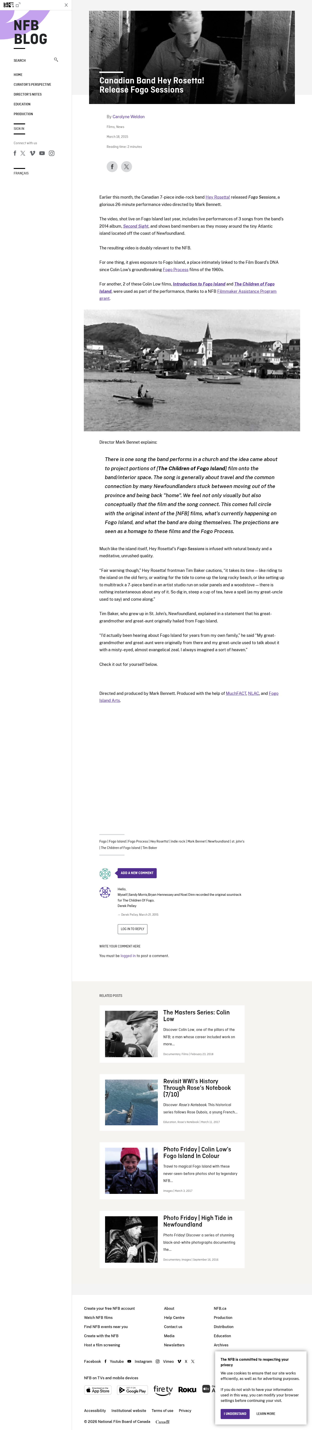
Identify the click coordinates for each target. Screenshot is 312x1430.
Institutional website (128, 1411)
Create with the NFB (101, 1336)
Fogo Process (175, 269)
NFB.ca (220, 1308)
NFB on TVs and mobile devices (111, 1378)
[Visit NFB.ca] (30, 5)
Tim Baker (150, 848)
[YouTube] (42, 154)
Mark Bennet (197, 841)
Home (18, 75)
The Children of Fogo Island (120, 848)
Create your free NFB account (109, 1308)
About (169, 1308)
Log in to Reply (132, 929)
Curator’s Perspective (32, 85)
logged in (128, 956)
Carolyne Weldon (129, 116)
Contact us (173, 1327)
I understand (235, 1414)
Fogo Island (117, 841)
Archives (221, 1345)
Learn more (265, 1414)
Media (169, 1336)
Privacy (185, 1411)
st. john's (238, 841)
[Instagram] (51, 154)
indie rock (178, 841)
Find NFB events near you (106, 1327)
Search (20, 61)
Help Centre (174, 1317)
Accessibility (95, 1411)
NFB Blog (31, 33)
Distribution (223, 1327)
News (120, 127)
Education (22, 104)
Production (23, 114)
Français (21, 173)
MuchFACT (236, 693)
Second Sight (135, 226)
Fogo (103, 841)
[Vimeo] (32, 154)
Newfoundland (218, 841)
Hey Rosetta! (218, 197)
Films (111, 127)
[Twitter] (23, 154)
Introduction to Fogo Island (199, 284)
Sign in (19, 129)
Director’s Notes (28, 94)
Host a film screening (102, 1345)
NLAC (253, 693)
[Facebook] (15, 154)
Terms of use (162, 1411)
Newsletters (174, 1345)
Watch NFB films (98, 1317)
